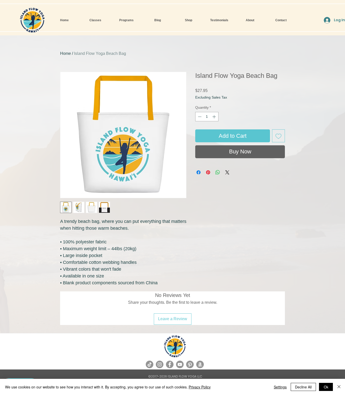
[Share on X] (227, 172)
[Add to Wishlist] (278, 135)
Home (65, 53)
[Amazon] (200, 364)
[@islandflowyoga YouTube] (180, 364)
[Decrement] (199, 116)
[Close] (339, 387)
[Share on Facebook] (198, 172)
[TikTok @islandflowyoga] (149, 364)
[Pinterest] (190, 364)
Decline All (303, 386)
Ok (326, 386)
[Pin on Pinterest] (208, 172)
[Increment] (214, 116)
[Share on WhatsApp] (218, 172)
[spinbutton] (206, 116)
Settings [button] (280, 386)
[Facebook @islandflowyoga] (170, 364)
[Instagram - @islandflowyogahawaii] (159, 364)
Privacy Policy (200, 386)
